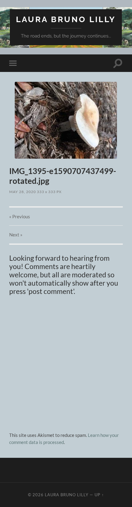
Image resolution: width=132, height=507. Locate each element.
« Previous (19, 216)
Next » (15, 234)
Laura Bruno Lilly (66, 19)
